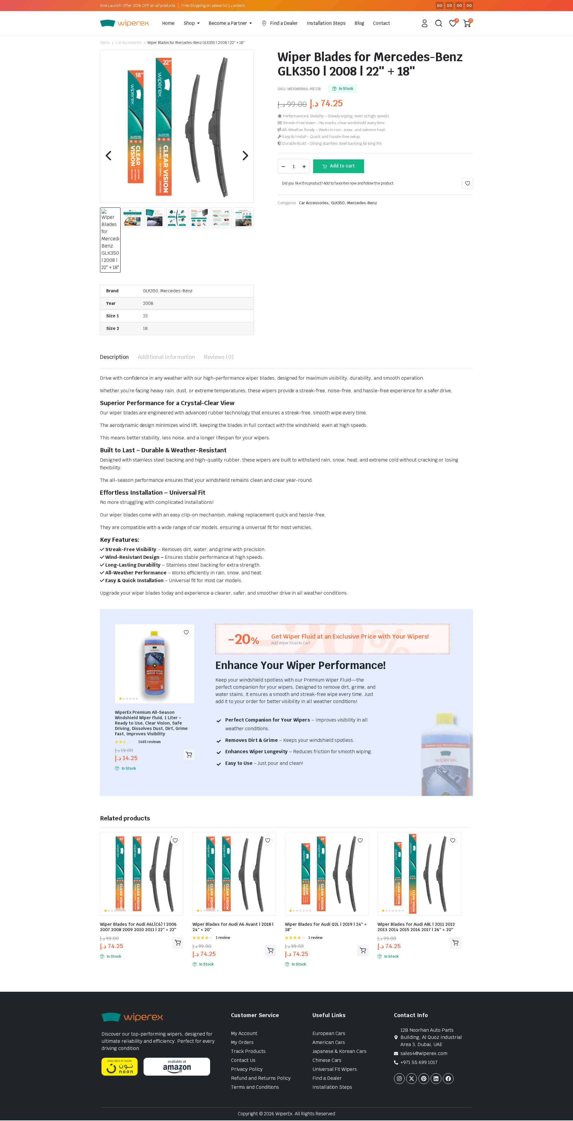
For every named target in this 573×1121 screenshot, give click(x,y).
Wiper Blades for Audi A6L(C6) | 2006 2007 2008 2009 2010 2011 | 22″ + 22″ (138, 927)
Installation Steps (326, 23)
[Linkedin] (436, 1078)
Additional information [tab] (166, 356)
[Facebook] (448, 1078)
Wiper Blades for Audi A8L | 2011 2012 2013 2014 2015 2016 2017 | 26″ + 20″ (416, 927)
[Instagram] (399, 1078)
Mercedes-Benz (362, 202)
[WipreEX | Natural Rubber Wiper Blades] (124, 23)
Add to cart (342, 166)
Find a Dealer (284, 23)
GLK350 (338, 202)
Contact (381, 23)
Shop (189, 23)
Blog (359, 23)
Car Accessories (128, 42)
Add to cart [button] (189, 754)
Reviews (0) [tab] (219, 356)
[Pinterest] (423, 1078)
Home (168, 23)
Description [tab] (114, 356)
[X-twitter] (411, 1078)
